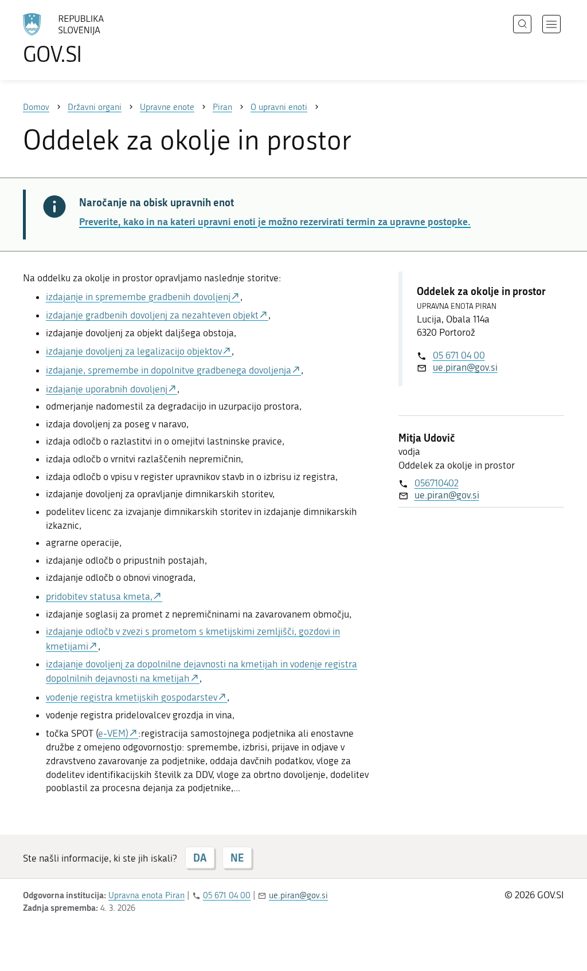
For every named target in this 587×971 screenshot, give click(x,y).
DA (199, 857)
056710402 (436, 483)
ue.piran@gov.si (465, 367)
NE (237, 857)
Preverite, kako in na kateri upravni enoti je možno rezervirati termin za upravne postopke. (275, 221)
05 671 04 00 (459, 355)
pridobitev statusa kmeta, (99, 596)
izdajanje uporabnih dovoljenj (106, 389)
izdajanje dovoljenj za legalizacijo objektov (134, 351)
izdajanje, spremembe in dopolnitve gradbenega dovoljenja (168, 370)
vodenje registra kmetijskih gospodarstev (131, 697)
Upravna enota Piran (146, 895)
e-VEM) (113, 733)
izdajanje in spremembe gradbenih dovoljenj (138, 296)
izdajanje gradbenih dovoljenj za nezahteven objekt (152, 315)
